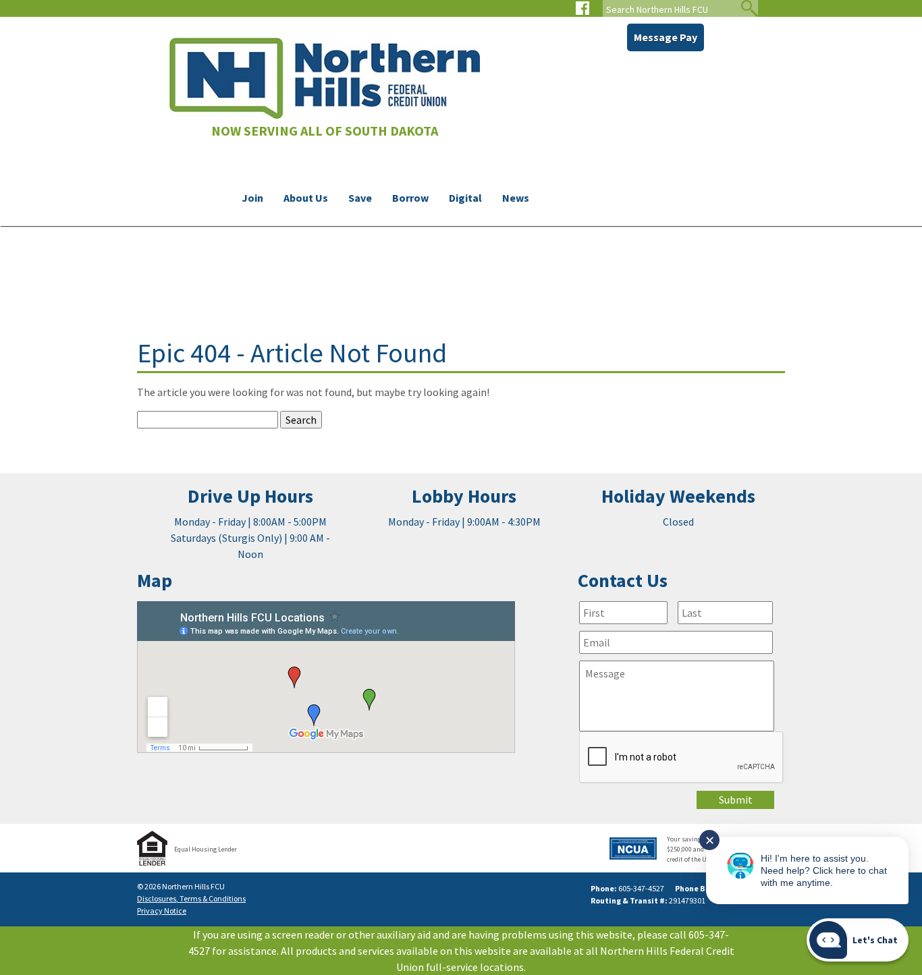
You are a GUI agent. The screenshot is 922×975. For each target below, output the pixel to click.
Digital (465, 197)
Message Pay (665, 37)
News (515, 197)
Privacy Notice (161, 911)
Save (360, 197)
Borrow (410, 197)
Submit (736, 799)
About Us (305, 197)
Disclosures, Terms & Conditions (191, 898)
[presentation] (681, 757)
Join (252, 197)
